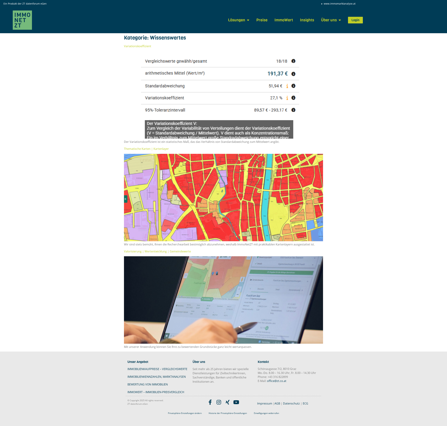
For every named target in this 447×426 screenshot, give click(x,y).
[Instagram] (218, 402)
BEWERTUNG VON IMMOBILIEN (147, 384)
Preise (262, 20)
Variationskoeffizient (137, 46)
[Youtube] (236, 402)
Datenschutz (291, 403)
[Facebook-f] (210, 402)
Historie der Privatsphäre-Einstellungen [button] (228, 413)
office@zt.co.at (276, 381)
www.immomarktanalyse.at (340, 3)
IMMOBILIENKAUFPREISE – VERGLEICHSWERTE (157, 369)
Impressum (264, 403)
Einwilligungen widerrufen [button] (266, 413)
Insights (307, 20)
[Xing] (227, 402)
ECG (305, 403)
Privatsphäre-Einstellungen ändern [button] (185, 413)
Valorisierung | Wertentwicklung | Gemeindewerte (157, 251)
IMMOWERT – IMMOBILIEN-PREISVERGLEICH (155, 392)
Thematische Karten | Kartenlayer (146, 149)
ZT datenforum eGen (34, 3)
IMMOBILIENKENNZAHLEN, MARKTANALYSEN (156, 377)
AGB (277, 403)
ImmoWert (283, 20)
